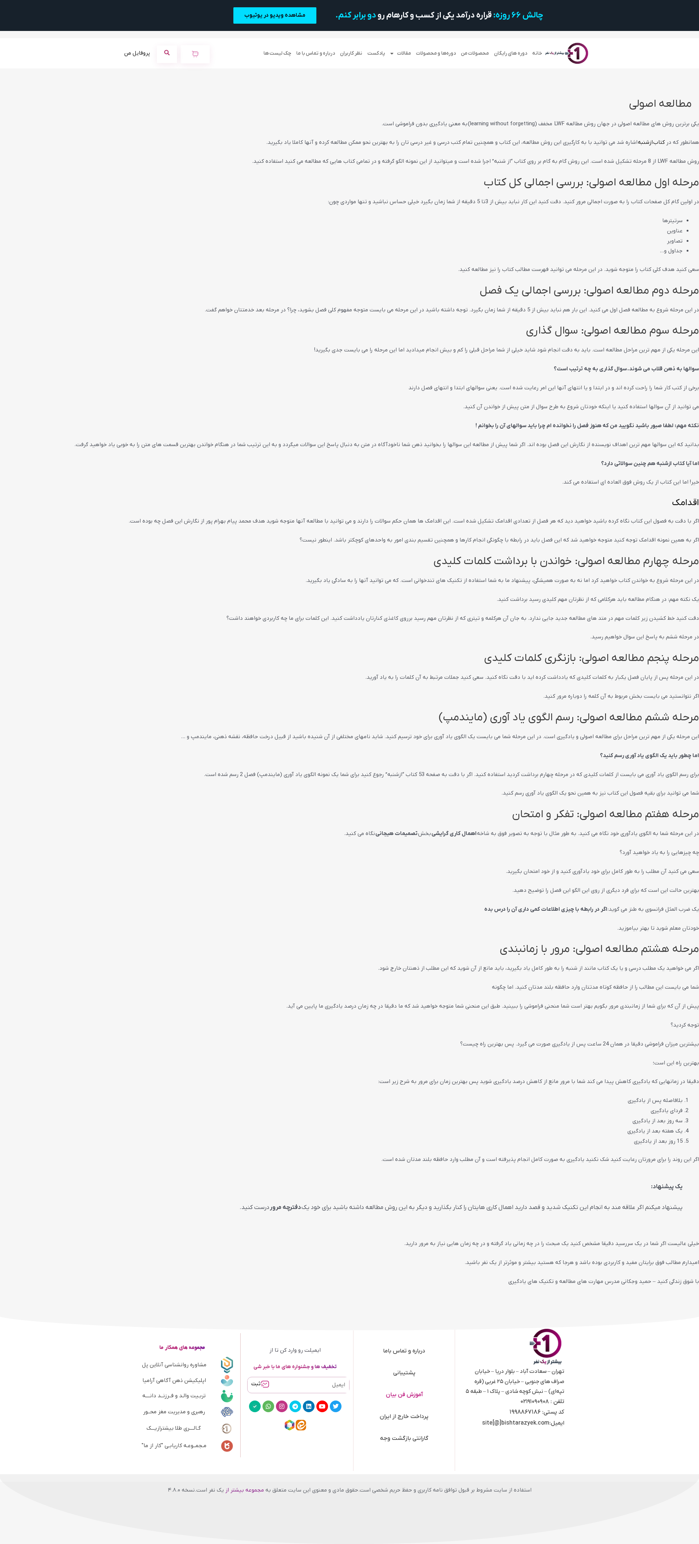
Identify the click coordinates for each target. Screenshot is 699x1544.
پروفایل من (137, 53)
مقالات (404, 53)
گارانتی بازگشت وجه (404, 1438)
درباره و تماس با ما (315, 53)
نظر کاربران (351, 53)
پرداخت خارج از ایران (404, 1416)
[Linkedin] (309, 1406)
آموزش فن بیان (404, 1394)
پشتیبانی (404, 1372)
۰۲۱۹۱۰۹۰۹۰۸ (534, 1401)
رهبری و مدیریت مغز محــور (174, 1411)
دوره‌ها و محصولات (436, 53)
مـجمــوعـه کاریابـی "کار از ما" (174, 1445)
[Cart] (195, 54)
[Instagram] (282, 1406)
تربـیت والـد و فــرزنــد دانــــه (174, 1395)
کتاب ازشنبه (651, 142)
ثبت (256, 1383)
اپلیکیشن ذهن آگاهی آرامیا (174, 1380)
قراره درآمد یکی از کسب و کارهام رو (439, 15)
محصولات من (475, 53)
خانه (537, 53)
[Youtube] (322, 1406)
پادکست (376, 53)
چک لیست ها (278, 53)
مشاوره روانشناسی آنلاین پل (174, 1364)
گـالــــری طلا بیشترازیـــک (173, 1428)
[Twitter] (335, 1406)
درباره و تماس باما (404, 1351)
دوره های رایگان (510, 53)
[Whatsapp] (268, 1406)
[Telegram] (295, 1406)
